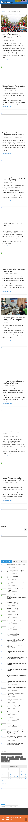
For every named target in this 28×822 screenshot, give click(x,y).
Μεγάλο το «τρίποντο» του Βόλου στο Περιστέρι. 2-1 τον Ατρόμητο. (15, 712)
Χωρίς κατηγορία (14, 436)
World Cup (22, 759)
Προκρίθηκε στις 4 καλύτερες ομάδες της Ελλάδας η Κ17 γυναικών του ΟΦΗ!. (15, 571)
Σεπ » (6, 783)
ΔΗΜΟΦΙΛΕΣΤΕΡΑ (17, 561)
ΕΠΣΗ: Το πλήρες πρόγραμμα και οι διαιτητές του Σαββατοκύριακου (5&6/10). (17, 724)
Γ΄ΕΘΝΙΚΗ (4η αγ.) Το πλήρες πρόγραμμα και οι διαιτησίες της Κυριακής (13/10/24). (17, 640)
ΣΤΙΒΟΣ (12, 40)
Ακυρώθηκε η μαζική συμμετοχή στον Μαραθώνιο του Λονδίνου (13, 36)
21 (17, 776)
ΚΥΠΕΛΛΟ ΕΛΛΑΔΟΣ (6, 761)
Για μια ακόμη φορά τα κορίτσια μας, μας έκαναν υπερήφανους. (16, 565)
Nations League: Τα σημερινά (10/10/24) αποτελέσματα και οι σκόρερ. (15, 634)
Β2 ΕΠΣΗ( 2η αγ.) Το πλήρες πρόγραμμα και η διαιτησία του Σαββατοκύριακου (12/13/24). (17, 609)
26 (10, 778)
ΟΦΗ (16, 273)
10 (3, 774)
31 (3, 780)
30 (25, 778)
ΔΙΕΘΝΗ (11, 227)
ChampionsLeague (18, 754)
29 (21, 778)
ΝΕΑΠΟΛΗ (12, 385)
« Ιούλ (2, 783)
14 (17, 774)
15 (21, 774)
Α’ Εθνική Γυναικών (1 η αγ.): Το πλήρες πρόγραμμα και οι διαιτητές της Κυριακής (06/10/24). (16, 731)
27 (14, 778)
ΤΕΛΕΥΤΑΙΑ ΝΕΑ (6, 561)
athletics (4, 754)
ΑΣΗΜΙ (11, 322)
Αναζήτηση (3, 526)
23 (25, 776)
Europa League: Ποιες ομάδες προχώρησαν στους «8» (14, 87)
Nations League (18, 756)
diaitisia (3, 756)
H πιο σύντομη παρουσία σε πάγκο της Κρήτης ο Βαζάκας (13, 479)
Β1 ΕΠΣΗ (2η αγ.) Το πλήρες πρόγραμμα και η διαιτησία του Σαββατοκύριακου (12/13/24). (17, 615)
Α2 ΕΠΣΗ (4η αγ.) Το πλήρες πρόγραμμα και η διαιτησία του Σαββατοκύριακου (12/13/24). (17, 603)
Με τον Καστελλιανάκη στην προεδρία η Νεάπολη (13, 382)
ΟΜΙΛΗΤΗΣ (12, 273)
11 (6, 774)
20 (14, 776)
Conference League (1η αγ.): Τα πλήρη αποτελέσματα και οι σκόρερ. (15, 744)
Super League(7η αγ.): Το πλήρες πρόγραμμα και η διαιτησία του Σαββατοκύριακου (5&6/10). (16, 738)
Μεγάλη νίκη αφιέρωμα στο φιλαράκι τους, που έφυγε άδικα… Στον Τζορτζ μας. (16, 627)
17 (3, 776)
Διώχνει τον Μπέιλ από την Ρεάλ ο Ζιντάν (12, 224)
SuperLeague (4, 759)
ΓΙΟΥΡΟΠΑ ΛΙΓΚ (13, 90)
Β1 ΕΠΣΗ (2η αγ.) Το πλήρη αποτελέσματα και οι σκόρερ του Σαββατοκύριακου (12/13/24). (17, 589)
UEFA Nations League (13, 759)
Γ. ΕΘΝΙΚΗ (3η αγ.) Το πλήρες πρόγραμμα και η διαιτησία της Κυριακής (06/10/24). (17, 718)
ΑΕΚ (11, 182)
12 (10, 774)
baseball (10, 754)
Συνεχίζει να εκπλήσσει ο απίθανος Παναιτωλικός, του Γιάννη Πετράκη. (14, 706)
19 (10, 776)
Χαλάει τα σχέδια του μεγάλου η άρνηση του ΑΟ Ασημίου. (14, 319)
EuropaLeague (10, 756)
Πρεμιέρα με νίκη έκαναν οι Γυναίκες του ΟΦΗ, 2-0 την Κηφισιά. (15, 694)
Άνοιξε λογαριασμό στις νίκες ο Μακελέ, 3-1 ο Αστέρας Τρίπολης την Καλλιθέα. (17, 658)
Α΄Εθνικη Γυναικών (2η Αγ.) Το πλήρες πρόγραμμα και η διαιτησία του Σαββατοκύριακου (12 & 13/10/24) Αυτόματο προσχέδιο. (16, 596)
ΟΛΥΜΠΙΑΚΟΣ (19, 137)
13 (14, 774)
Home (2, 11)
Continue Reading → (7, 59)
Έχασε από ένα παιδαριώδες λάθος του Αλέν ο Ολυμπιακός (13, 134)
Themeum (9, 817)
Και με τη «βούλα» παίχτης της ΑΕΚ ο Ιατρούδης (14, 179)
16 (25, 774)
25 (6, 778)
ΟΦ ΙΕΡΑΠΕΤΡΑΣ (13, 482)
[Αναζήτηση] (25, 529)
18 (6, 776)
